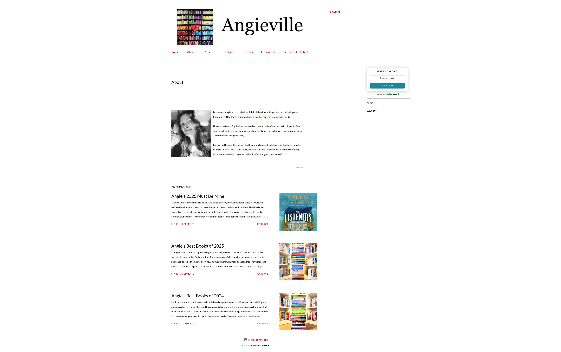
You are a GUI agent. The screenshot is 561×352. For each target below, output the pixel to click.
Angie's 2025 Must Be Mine (197, 196)
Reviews (247, 52)
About (191, 52)
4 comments (187, 323)
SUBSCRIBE (387, 85)
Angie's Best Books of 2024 (197, 295)
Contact (228, 52)
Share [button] (299, 167)
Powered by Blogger (257, 339)
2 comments (187, 224)
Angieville (251, 345)
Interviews (268, 52)
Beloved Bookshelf (295, 52)
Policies (209, 52)
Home (175, 52)
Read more (262, 224)
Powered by (380, 94)
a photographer (235, 144)
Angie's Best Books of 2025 (197, 245)
